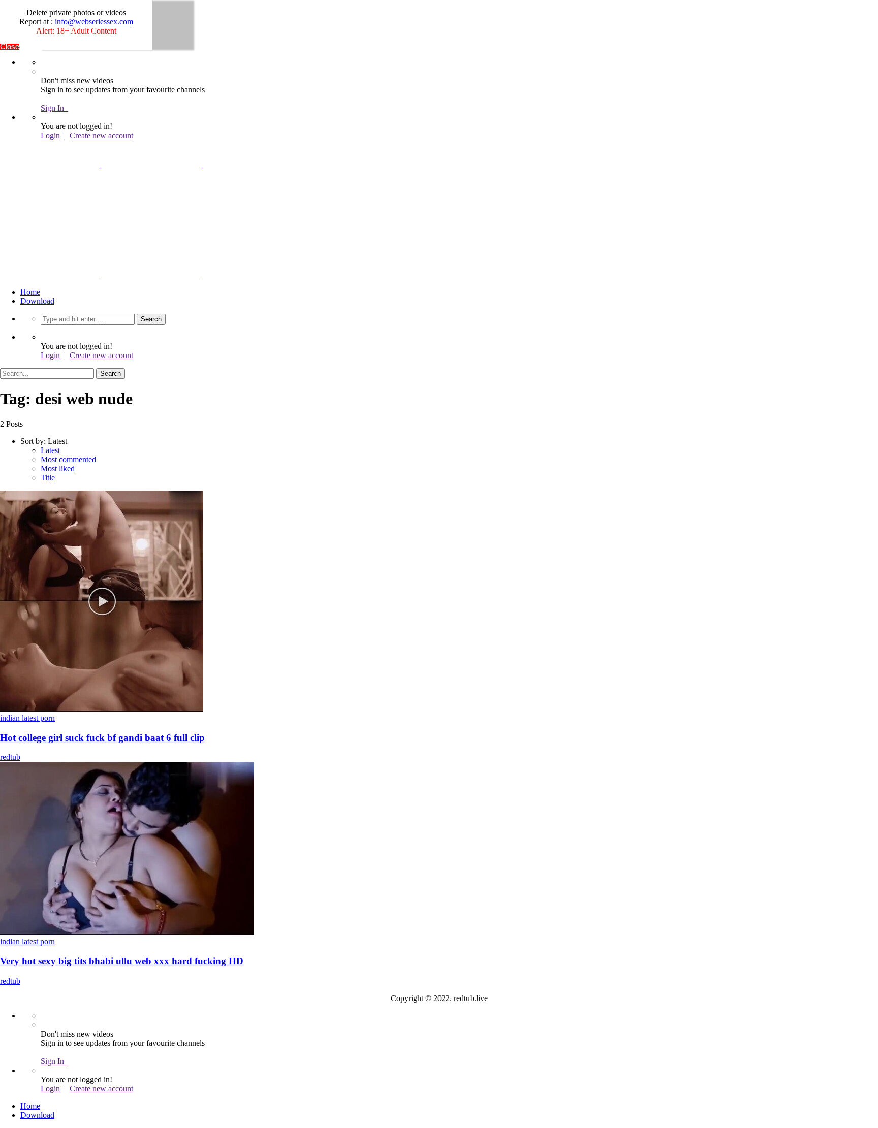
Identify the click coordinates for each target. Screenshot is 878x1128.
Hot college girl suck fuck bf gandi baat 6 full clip (102, 737)
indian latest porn (27, 718)
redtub (10, 757)
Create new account (101, 135)
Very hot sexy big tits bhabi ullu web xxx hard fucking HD (121, 961)
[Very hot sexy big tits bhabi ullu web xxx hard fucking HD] (127, 932)
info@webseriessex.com (94, 21)
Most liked (58, 468)
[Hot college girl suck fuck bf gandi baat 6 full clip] (101, 708)
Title (48, 477)
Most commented (68, 459)
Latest (50, 450)
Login (50, 135)
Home (30, 291)
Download (37, 301)
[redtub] (151, 164)
